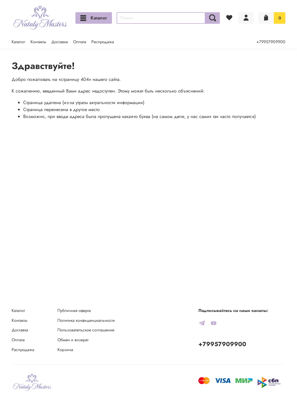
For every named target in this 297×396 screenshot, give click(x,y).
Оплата (79, 42)
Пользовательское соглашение (85, 330)
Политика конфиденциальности (86, 320)
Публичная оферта (74, 310)
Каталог (98, 17)
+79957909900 (270, 42)
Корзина (65, 350)
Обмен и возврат (72, 340)
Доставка (59, 42)
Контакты (38, 42)
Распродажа (102, 42)
